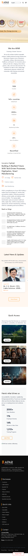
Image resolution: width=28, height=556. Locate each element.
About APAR (4, 507)
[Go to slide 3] (14, 39)
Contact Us (4, 519)
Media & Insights (5, 514)
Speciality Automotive (6, 499)
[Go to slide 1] (11, 39)
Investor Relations (5, 512)
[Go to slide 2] (25, 24)
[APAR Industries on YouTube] (1, 474)
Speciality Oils (5, 487)
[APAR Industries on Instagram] (8, 474)
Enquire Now (18, 554)
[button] (26, 2)
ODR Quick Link (5, 524)
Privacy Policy (4, 550)
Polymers (4, 489)
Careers (3, 517)
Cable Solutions (5, 484)
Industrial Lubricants (6, 496)
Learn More (7, 438)
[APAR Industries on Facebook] (3, 474)
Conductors (4, 482)
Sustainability (4, 510)
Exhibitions (4, 522)
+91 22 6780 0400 (8, 540)
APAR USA (4, 494)
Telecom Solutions (6, 492)
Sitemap (16, 550)
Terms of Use (10, 550)
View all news (14, 299)
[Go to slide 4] (2, 24)
